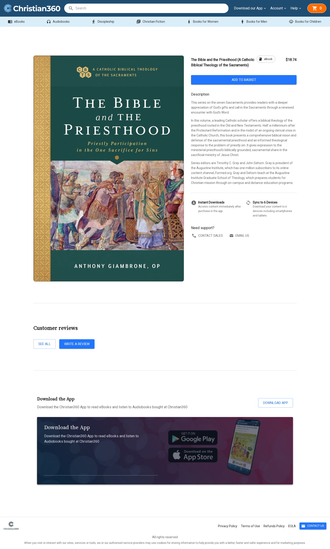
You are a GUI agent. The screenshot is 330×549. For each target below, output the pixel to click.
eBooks (16, 21)
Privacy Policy (227, 526)
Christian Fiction (150, 21)
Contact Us (312, 526)
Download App (275, 403)
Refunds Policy (274, 526)
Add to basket (244, 80)
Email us (242, 235)
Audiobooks (58, 21)
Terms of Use (250, 526)
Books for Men (253, 21)
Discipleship (102, 21)
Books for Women (202, 21)
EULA (292, 526)
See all (44, 344)
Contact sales (210, 235)
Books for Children (305, 21)
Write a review (77, 344)
